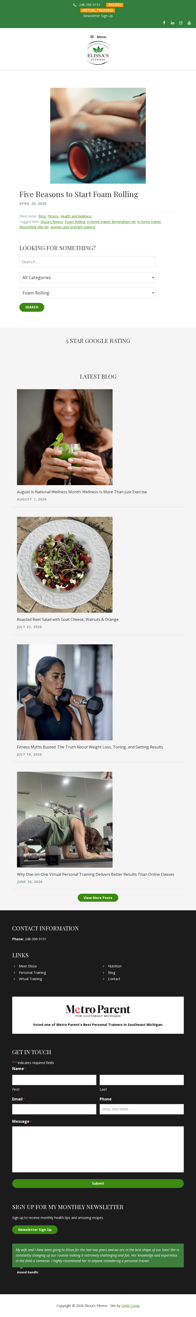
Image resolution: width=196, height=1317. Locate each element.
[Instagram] (181, 23)
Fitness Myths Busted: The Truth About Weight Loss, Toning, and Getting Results (90, 747)
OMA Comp (130, 1305)
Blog (42, 216)
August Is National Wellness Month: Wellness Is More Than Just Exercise (82, 491)
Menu (101, 37)
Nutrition (115, 966)
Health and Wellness (76, 216)
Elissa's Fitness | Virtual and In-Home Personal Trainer (98, 53)
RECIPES (114, 4)
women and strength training (72, 227)
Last (103, 1089)
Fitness (53, 216)
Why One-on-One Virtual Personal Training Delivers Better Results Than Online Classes (95, 874)
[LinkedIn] (172, 23)
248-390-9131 (89, 4)
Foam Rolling (75, 221)
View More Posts (98, 897)
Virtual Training (30, 978)
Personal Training (32, 972)
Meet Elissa (28, 966)
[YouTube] (189, 23)
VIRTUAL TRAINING (97, 10)
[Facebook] (164, 23)
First (16, 1089)
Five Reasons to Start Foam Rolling (78, 194)
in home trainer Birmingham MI (111, 221)
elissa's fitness (52, 221)
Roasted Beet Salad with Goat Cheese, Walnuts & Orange (68, 619)
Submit (98, 1183)
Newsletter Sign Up (98, 15)
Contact (114, 978)
